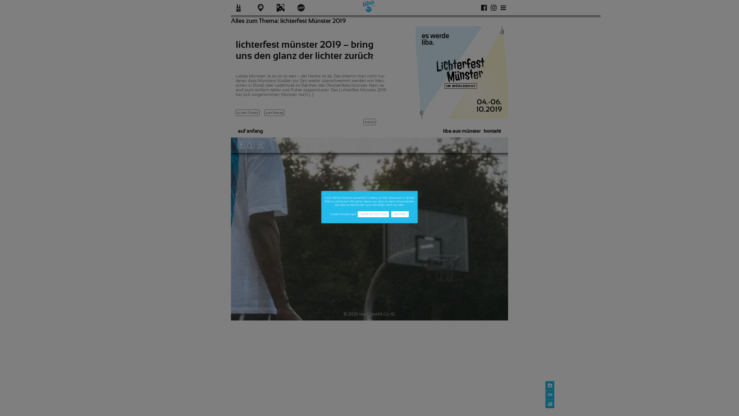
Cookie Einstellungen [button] (343, 214)
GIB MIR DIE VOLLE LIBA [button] (373, 214)
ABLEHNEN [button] (400, 214)
